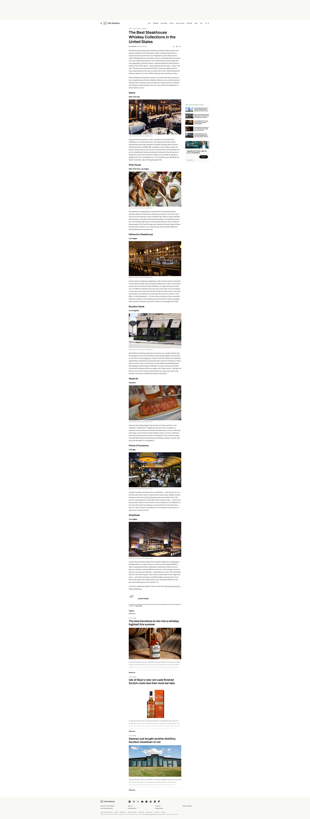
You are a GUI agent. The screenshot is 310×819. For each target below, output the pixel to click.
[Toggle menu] (101, 23)
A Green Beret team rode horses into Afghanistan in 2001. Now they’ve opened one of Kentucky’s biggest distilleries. (201, 136)
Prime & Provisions (151, 497)
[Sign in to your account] (206, 23)
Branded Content (159, 808)
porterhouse (136, 63)
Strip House (145, 211)
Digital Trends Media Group (107, 812)
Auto (201, 23)
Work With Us (123, 812)
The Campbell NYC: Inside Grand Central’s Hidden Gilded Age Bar (201, 122)
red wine (143, 50)
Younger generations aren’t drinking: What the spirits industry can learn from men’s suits (201, 110)
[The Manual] (112, 23)
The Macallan (133, 366)
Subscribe (203, 157)
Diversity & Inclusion (132, 812)
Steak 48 (151, 428)
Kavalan (176, 299)
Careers (116, 812)
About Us (130, 806)
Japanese (147, 358)
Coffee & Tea (132, 613)
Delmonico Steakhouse (148, 281)
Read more (132, 672)
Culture (171, 23)
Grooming (155, 23)
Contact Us (158, 806)
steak (130, 53)
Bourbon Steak (145, 353)
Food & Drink (164, 23)
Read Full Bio (138, 606)
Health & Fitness (180, 23)
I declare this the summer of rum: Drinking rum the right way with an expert (201, 129)
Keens (131, 139)
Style (149, 23)
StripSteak (174, 562)
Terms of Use (141, 812)
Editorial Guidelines (187, 806)
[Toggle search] (208, 23)
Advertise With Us (132, 808)
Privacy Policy (190, 160)
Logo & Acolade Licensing (106, 808)
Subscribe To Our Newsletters (107, 806)
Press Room (157, 812)
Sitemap (163, 812)
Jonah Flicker (133, 46)
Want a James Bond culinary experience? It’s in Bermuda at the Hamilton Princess (201, 116)
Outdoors (189, 23)
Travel (196, 23)
